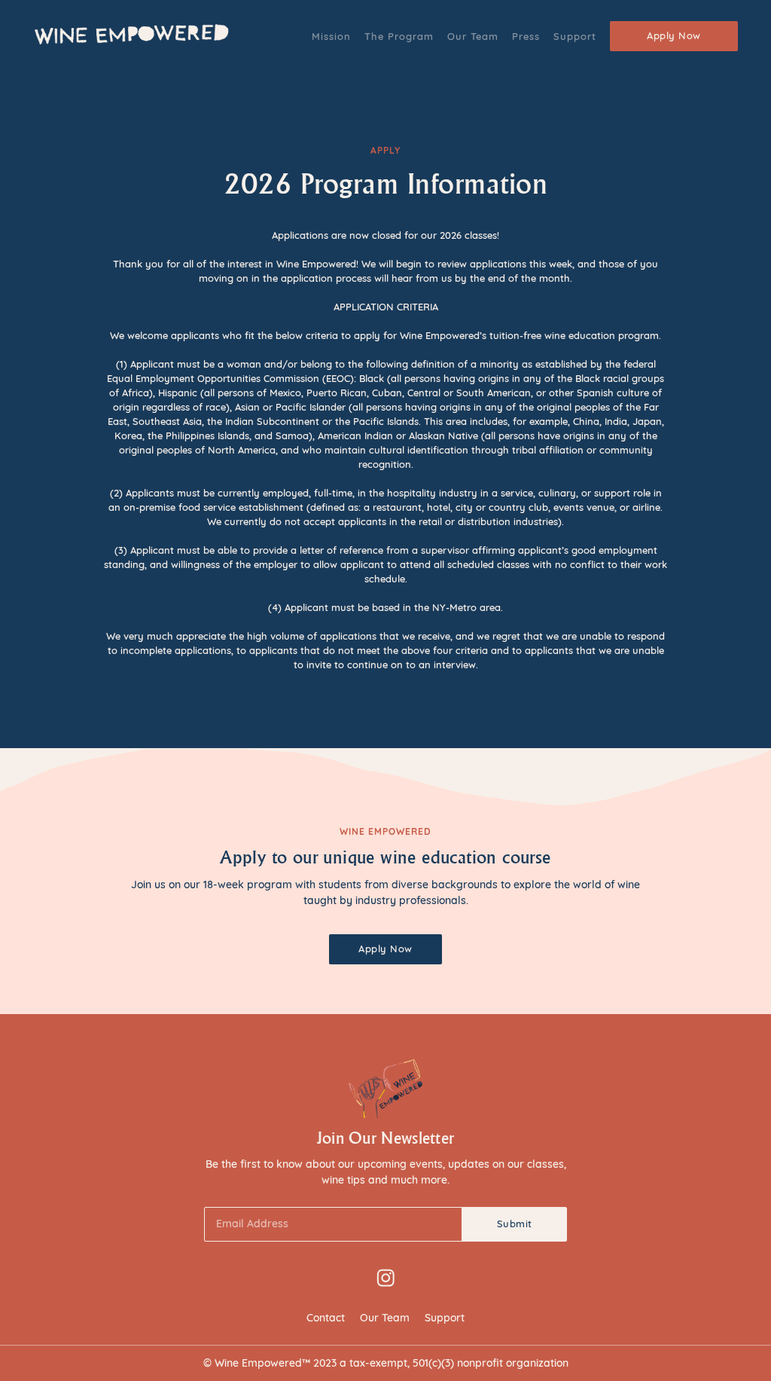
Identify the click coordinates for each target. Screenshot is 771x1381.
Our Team (472, 36)
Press (526, 36)
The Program (399, 36)
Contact (325, 1317)
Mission (331, 36)
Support (574, 36)
